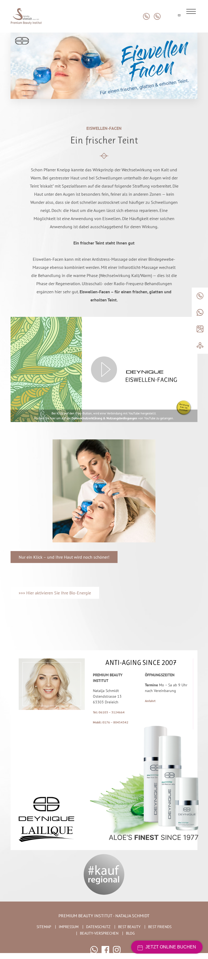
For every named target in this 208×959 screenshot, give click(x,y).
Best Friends (159, 926)
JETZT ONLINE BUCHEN (170, 947)
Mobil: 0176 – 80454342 (110, 722)
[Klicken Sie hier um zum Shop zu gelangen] (168, 16)
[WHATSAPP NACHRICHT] (200, 312)
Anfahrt (150, 701)
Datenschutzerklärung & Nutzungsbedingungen (104, 418)
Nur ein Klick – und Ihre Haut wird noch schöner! (64, 557)
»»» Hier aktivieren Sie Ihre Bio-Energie (55, 593)
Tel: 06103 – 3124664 (109, 712)
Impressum (69, 926)
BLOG (130, 933)
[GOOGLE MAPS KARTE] (200, 329)
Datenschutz (98, 926)
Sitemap (44, 926)
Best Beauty (129, 926)
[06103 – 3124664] (200, 296)
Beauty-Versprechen (99, 933)
